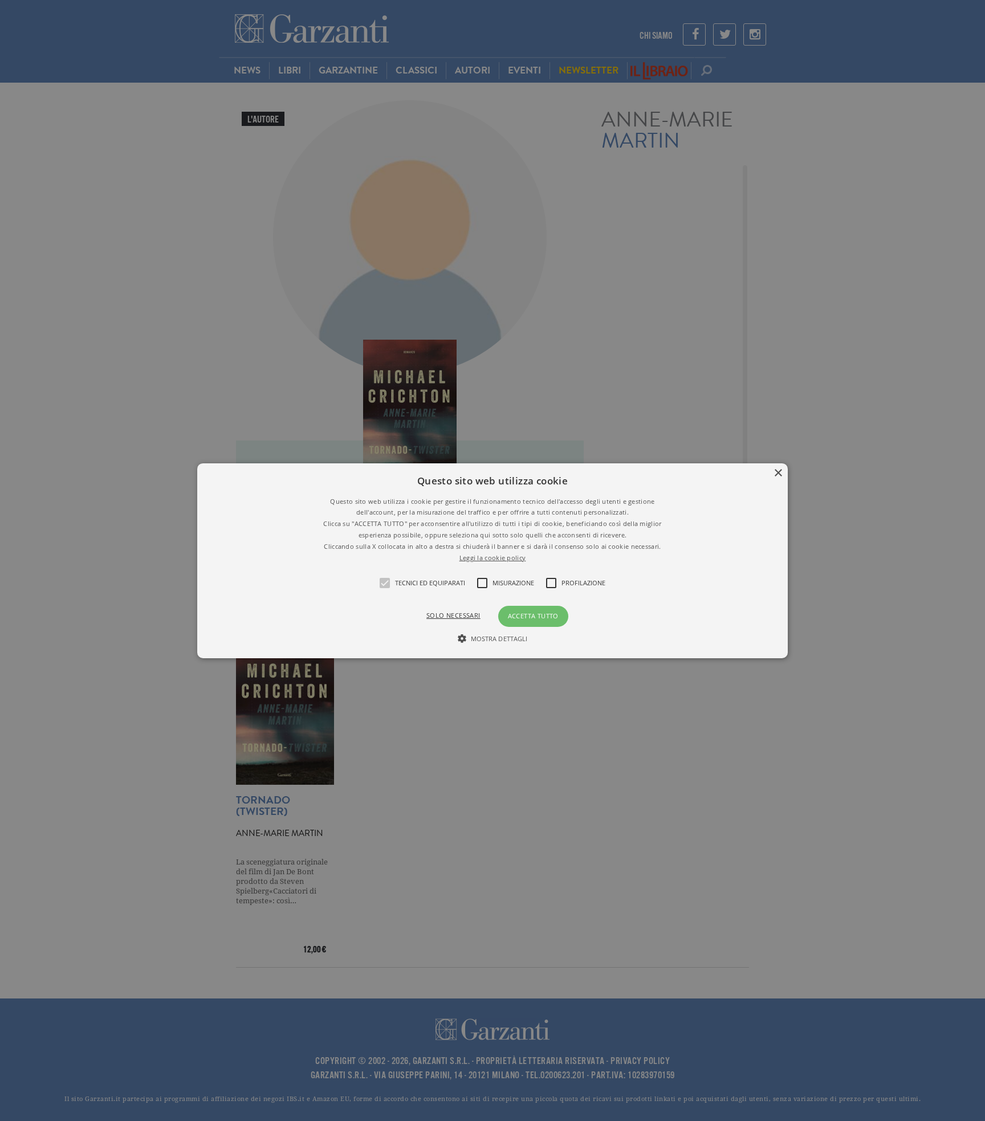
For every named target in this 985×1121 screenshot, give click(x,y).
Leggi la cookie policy (492, 557)
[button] (492, 560)
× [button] (778, 472)
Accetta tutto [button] (533, 616)
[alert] (492, 560)
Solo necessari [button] (453, 615)
